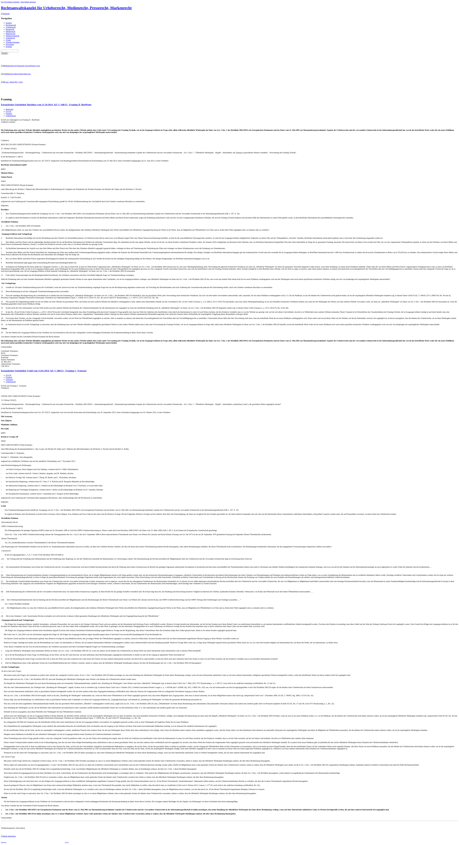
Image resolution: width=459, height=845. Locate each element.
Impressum (3, 842)
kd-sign (67, 842)
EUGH (8, 111)
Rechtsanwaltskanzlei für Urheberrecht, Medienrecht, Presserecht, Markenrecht (66, 8)
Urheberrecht (11, 27)
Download (10, 44)
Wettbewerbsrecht (12, 36)
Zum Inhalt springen (28, 2)
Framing (9, 114)
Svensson (9, 380)
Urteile (8, 40)
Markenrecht (10, 34)
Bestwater (9, 109)
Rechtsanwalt (11, 25)
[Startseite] (5, 14)
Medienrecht (10, 32)
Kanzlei (9, 23)
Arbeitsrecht (10, 38)
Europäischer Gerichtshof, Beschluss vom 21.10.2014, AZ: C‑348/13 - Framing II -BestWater (46, 104)
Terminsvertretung (12, 42)
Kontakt (9, 47)
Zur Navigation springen (10, 2)
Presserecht (10, 29)
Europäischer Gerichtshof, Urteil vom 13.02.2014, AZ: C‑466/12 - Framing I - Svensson (43, 370)
